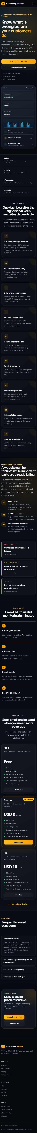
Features (4, 1065)
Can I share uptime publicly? (14, 970)
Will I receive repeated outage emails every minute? (17, 961)
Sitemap (4, 1116)
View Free (18, 790)
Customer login (6, 1075)
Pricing (3, 1071)
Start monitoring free (18, 61)
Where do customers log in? (14, 977)
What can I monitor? (11, 939)
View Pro (18, 895)
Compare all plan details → (18, 904)
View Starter (18, 842)
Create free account (14, 1017)
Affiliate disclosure (7, 1113)
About (3, 1086)
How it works (5, 1068)
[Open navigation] (34, 4)
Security (4, 1095)
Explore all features (18, 68)
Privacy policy (5, 1106)
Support (4, 1092)
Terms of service (6, 1109)
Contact (4, 1089)
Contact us (14, 1023)
